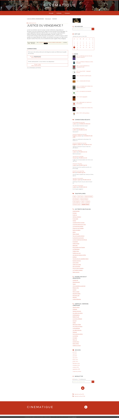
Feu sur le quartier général (78, 236)
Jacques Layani (77, 179)
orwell (47, 42)
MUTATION (54, 18)
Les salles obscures (77, 330)
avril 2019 (75, 356)
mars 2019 (75, 357)
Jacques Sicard (85, 204)
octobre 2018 (76, 367)
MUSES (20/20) (83, 152)
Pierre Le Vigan (76, 291)
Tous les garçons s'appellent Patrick (80, 258)
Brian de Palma (84, 199)
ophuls (50, 42)
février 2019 (75, 359)
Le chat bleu (75, 336)
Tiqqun (74, 284)
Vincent (75, 158)
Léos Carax (80, 196)
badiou (60, 42)
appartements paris (37, 56)
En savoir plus (74, 417)
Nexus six (75, 339)
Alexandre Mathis (76, 293)
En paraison (75, 241)
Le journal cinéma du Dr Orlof (79, 224)
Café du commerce (77, 217)
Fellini (74, 196)
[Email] (82, 388)
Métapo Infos (76, 288)
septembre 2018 (76, 369)
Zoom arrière (76, 262)
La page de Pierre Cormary (78, 222)
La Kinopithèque (76, 328)
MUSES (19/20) (83, 165)
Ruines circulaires (76, 230)
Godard (87, 201)
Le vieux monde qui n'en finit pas (80, 239)
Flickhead (75, 332)
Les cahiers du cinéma (77, 313)
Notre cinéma (76, 343)
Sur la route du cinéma (78, 334)
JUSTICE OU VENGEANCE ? (45, 25)
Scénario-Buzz (76, 341)
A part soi (75, 215)
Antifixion (75, 257)
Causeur (74, 289)
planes (74, 232)
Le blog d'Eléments (77, 299)
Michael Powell (76, 204)
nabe (83, 201)
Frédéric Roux (76, 251)
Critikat (74, 322)
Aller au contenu (4, 1)
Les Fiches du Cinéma (77, 326)
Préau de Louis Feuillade (78, 228)
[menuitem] (51, 13)
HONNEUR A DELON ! (84, 123)
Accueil (51, 13)
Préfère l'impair (76, 243)
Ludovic (75, 123)
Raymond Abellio (88, 196)
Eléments (75, 297)
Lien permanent (32, 42)
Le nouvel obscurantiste (78, 226)
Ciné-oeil (74, 320)
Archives (58, 13)
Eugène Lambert (77, 135)
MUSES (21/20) (83, 129)
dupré (57, 42)
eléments (41, 42)
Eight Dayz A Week (77, 324)
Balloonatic (75, 245)
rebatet (53, 42)
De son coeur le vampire (78, 268)
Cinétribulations (76, 315)
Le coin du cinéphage (77, 318)
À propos (67, 13)
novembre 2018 (76, 365)
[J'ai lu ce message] (117, 416)
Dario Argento (76, 201)
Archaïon (75, 213)
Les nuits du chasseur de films (79, 255)
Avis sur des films (76, 266)
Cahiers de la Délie (77, 264)
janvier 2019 (75, 361)
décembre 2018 (76, 363)
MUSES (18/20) (87, 179)
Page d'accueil (48, 18)
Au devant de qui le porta (78, 238)
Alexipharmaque (76, 282)
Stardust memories (77, 311)
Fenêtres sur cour (77, 253)
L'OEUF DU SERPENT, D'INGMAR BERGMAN (35, 18)
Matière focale (76, 317)
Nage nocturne (76, 272)
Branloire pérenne (77, 260)
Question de (75, 280)
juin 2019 (75, 352)
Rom (74, 172)
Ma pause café (76, 295)
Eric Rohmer (76, 199)
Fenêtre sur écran (77, 345)
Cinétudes (75, 309)
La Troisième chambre (77, 270)
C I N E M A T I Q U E (59, 5)
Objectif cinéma (76, 307)
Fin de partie (75, 218)
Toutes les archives (77, 371)
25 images (75, 338)
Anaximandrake (76, 211)
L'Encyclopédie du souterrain (79, 286)
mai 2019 (75, 354)
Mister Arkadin (76, 234)
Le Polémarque (76, 249)
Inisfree (74, 220)
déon (44, 42)
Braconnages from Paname (79, 247)
